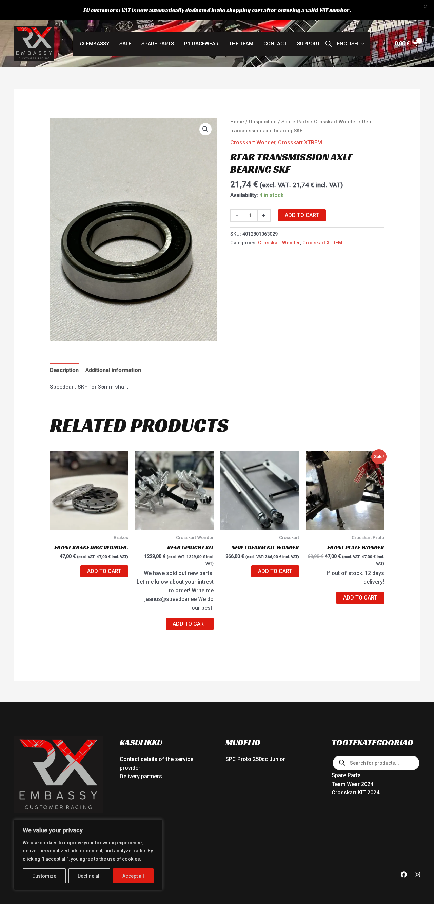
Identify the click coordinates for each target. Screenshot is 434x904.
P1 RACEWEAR (201, 44)
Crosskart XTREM (300, 142)
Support (308, 44)
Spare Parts (157, 44)
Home (237, 122)
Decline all (89, 876)
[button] (351, 44)
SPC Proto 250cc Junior (255, 759)
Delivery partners (141, 776)
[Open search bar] (328, 44)
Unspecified (263, 122)
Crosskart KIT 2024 (355, 792)
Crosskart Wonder (335, 122)
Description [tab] (64, 370)
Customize (44, 876)
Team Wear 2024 (352, 784)
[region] (88, 854)
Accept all (133, 876)
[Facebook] (404, 874)
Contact (275, 44)
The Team (241, 44)
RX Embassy (93, 44)
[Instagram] (417, 874)
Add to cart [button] (104, 571)
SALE (125, 44)
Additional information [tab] (113, 370)
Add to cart (302, 215)
